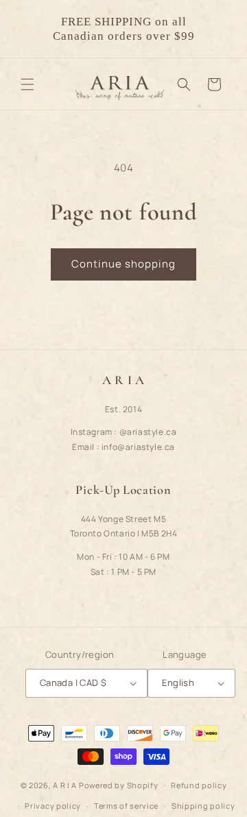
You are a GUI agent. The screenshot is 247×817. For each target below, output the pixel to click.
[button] (27, 84)
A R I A (65, 784)
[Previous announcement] (25, 29)
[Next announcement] (222, 29)
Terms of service (126, 806)
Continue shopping (123, 264)
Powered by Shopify (118, 784)
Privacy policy (53, 806)
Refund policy (198, 785)
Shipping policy (203, 806)
